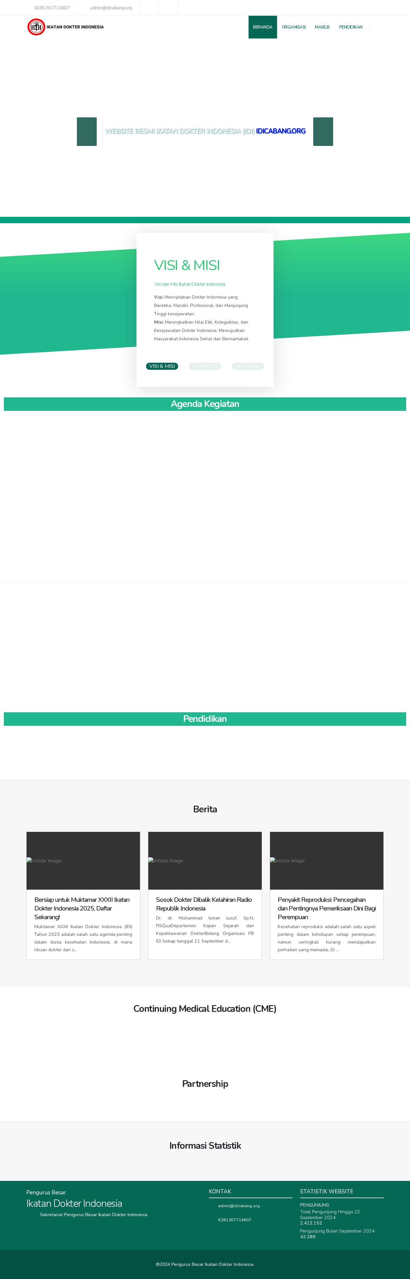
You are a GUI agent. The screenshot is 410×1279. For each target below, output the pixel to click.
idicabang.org (280, 131)
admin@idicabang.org (111, 7)
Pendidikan (351, 27)
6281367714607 (52, 7)
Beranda (263, 27)
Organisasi (294, 27)
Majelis (322, 27)
